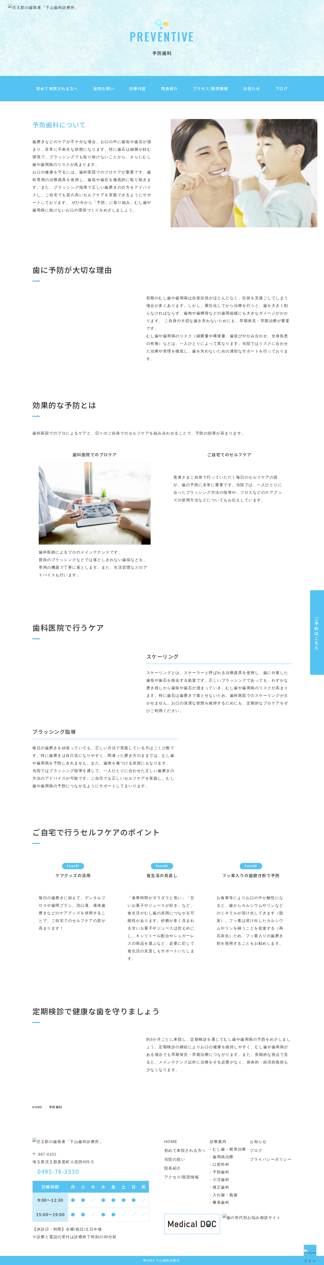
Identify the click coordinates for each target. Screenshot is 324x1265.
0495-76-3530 (58, 1171)
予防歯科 (221, 1172)
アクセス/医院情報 (210, 88)
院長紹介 (169, 88)
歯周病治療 (223, 1157)
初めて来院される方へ (57, 88)
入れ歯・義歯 (225, 1195)
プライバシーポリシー (271, 1159)
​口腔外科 (221, 1164)
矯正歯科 (221, 1187)
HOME (170, 1141)
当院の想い (103, 88)
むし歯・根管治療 (229, 1149)
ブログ (281, 88)
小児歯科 (221, 1179)
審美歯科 (221, 1202)
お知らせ (251, 88)
